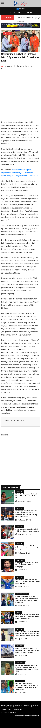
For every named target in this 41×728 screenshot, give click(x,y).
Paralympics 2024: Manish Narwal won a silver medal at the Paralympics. (27, 565)
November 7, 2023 (26, 66)
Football (20, 681)
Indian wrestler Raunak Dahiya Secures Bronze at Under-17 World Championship (27, 581)
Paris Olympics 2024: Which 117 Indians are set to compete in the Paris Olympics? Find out (27, 650)
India (18, 612)
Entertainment (22, 594)
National (20, 560)
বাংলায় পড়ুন (21, 9)
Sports (7, 33)
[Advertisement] (20, 96)
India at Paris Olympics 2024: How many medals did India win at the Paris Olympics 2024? (27, 616)
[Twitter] (19, 12)
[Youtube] (27, 12)
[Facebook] (15, 12)
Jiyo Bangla (6, 66)
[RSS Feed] (10, 12)
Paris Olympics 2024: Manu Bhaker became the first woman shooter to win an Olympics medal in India (27, 633)
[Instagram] (23, 12)
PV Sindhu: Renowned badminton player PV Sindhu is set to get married (26, 496)
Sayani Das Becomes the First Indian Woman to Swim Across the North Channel (27, 548)
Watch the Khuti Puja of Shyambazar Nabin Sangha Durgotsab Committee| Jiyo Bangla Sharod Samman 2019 (20, 172)
